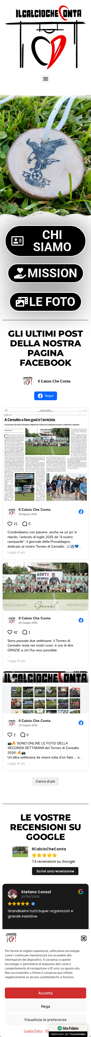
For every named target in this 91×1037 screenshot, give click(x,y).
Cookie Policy (33, 1031)
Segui (49, 396)
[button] (83, 938)
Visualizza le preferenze (45, 1019)
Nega (45, 1006)
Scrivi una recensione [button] (55, 871)
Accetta (45, 993)
